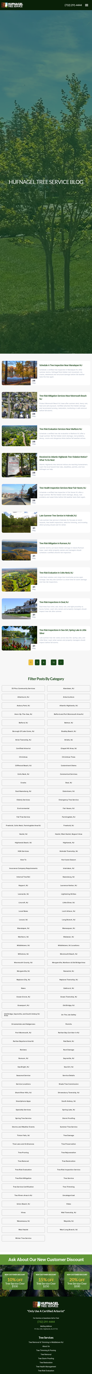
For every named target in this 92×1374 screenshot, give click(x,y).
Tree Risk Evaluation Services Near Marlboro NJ (60, 429)
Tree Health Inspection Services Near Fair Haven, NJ (62, 488)
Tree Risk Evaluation (46, 1371)
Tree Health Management (46, 1367)
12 (54, 662)
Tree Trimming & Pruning (46, 1350)
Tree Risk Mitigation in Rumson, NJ (55, 543)
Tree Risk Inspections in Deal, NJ (53, 602)
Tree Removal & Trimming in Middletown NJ (46, 1342)
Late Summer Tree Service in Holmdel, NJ (58, 515)
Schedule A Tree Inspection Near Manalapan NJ (60, 365)
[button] (86, 5)
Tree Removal (46, 1354)
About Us (46, 1346)
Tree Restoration (46, 1362)
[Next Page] (61, 662)
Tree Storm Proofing (46, 1358)
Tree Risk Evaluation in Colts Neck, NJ (56, 572)
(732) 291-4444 (73, 5)
